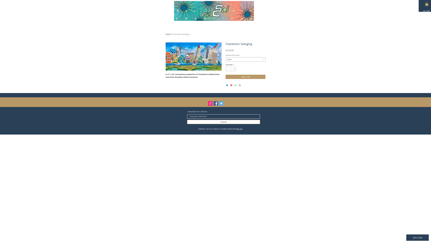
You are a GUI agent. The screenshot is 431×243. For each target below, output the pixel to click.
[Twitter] (221, 103)
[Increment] (234, 69)
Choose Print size (233, 55)
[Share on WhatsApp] (235, 85)
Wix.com (239, 129)
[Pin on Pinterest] (231, 85)
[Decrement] (227, 69)
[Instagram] (210, 103)
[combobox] (245, 59)
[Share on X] (240, 85)
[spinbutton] (231, 69)
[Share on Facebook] (227, 85)
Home (168, 34)
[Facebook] (216, 103)
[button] (426, 4)
